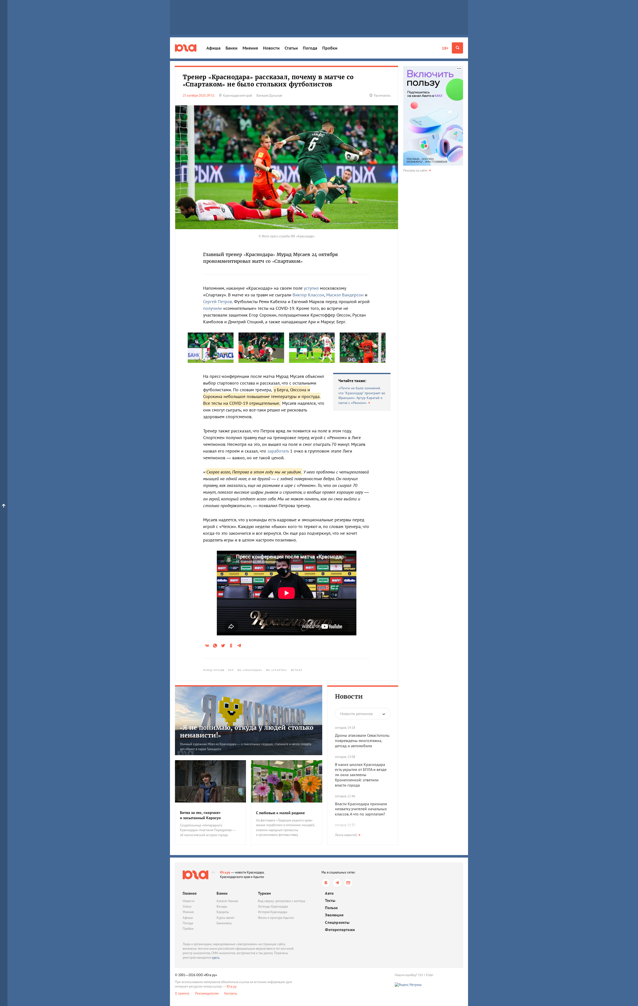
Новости (271, 48)
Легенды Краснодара (273, 906)
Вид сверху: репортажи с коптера (281, 901)
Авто (329, 893)
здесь (216, 957)
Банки (232, 48)
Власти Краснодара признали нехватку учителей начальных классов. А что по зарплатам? (361, 809)
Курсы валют (226, 918)
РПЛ (231, 670)
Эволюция (334, 915)
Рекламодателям (207, 993)
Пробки (329, 48)
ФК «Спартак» (276, 670)
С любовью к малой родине (280, 812)
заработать (278, 451)
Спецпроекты (337, 922)
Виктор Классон (308, 295)
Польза (331, 907)
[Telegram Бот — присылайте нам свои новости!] (348, 882)
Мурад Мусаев (213, 670)
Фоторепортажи (340, 929)
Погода (310, 48)
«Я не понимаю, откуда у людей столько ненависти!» (246, 731)
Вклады (222, 906)
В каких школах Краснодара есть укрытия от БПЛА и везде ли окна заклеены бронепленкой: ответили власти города (361, 775)
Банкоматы (224, 923)
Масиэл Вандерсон (345, 295)
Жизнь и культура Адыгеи (276, 918)
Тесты (330, 900)
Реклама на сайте (415, 170)
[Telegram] (337, 882)
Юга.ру (225, 872)
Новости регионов (356, 713)
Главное (190, 893)
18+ (445, 48)
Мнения (250, 48)
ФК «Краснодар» (250, 670)
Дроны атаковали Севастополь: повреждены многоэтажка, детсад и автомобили (362, 740)
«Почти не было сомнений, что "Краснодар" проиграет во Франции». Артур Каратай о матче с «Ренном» (361, 395)
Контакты (230, 993)
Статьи (291, 48)
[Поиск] (457, 48)
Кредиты (223, 912)
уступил (311, 288)
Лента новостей (346, 835)
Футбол (296, 670)
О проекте (182, 993)
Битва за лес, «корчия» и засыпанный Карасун (200, 815)
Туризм (264, 893)
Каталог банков (227, 901)
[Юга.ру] (185, 48)
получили (212, 308)
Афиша (213, 48)
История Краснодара (272, 912)
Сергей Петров (217, 301)
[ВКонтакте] (325, 882)
